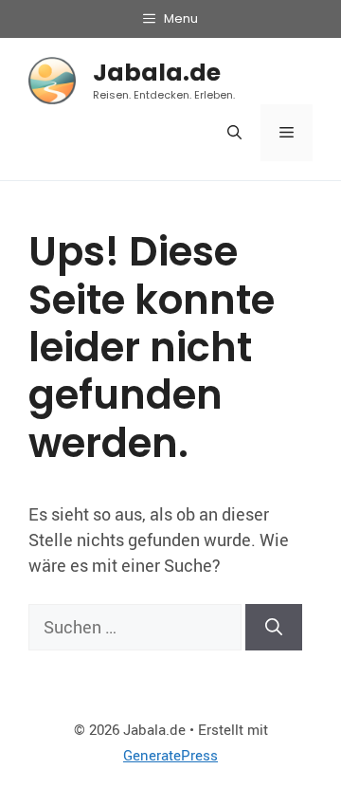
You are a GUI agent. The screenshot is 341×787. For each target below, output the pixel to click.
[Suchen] (273, 627)
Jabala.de (157, 72)
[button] (234, 132)
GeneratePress (170, 754)
